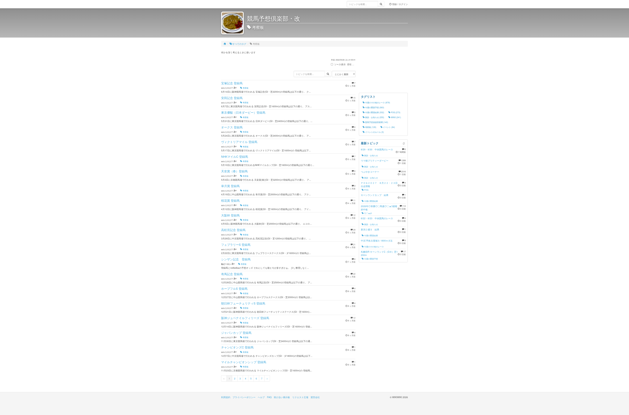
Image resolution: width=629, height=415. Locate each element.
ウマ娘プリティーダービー (374, 160)
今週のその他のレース (374, 246)
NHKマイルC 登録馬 (234, 156)
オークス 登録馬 (232, 127)
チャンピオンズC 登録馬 (237, 347)
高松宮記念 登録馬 (233, 230)
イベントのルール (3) (374, 132)
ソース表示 (340, 64)
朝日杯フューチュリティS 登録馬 (243, 303)
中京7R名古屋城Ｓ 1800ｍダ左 (377, 240)
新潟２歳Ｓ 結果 (370, 229)
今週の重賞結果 (371, 201)
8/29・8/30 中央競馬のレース (377, 149)
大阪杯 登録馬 (230, 215)
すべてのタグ (239, 43)
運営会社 (315, 397)
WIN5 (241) (395, 117)
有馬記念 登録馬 (232, 274)
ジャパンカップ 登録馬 (236, 332)
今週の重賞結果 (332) (374, 112)
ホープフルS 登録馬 (234, 288)
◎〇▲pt (368, 213)
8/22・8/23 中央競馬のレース (377, 218)
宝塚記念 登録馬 (232, 83)
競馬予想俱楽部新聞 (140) (376, 122)
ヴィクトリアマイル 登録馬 (239, 142)
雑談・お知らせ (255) (374, 117)
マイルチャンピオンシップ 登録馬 (243, 362)
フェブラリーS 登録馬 (235, 244)
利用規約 (225, 397)
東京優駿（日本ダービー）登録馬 (243, 112)
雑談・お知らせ (371, 155)
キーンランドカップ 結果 (374, 195)
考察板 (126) (370, 127)
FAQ (269, 397)
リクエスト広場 (300, 397)
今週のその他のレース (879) (377, 102)
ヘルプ (261, 397)
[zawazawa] (234, 4)
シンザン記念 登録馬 (236, 259)
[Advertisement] (383, 70)
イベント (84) (388, 127)
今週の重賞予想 (371, 258)
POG (366, 189)
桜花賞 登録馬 (230, 200)
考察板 (245, 87)
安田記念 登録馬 (232, 98)
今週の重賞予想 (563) (374, 107)
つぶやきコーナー (370, 171)
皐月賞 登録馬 (230, 186)
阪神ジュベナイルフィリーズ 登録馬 (245, 318)
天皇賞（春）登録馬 (234, 171)
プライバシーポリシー (244, 397)
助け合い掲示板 (282, 397)
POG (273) (395, 112)
